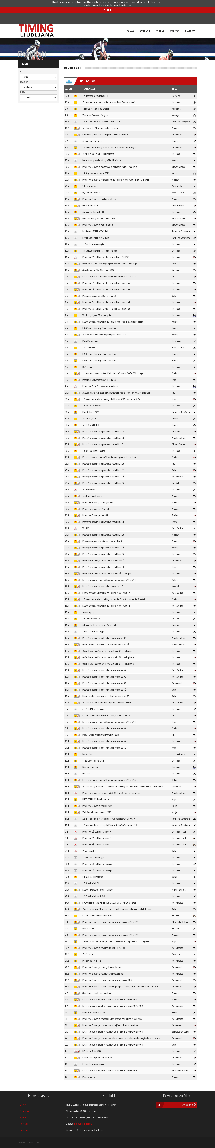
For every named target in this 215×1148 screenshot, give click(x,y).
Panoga (24, 82)
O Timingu (24, 1111)
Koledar (23, 1117)
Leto (22, 71)
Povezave (24, 1130)
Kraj (22, 92)
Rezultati (24, 1123)
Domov (23, 1105)
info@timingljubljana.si (84, 1123)
